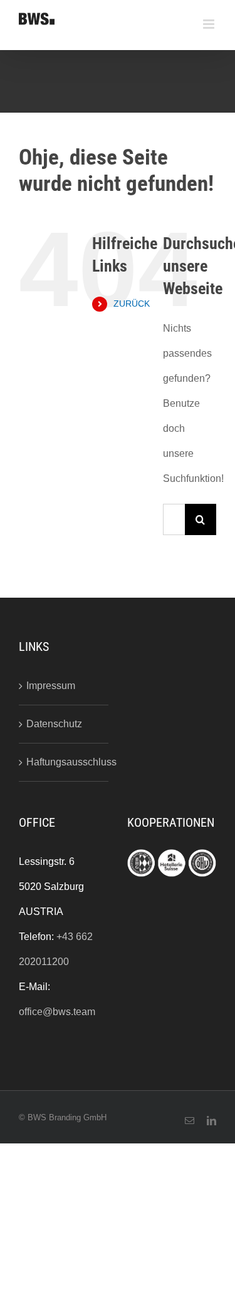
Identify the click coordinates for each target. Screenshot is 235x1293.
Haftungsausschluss (64, 762)
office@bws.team (57, 1011)
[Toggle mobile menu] (209, 24)
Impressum (50, 685)
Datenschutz (54, 723)
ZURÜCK (131, 304)
